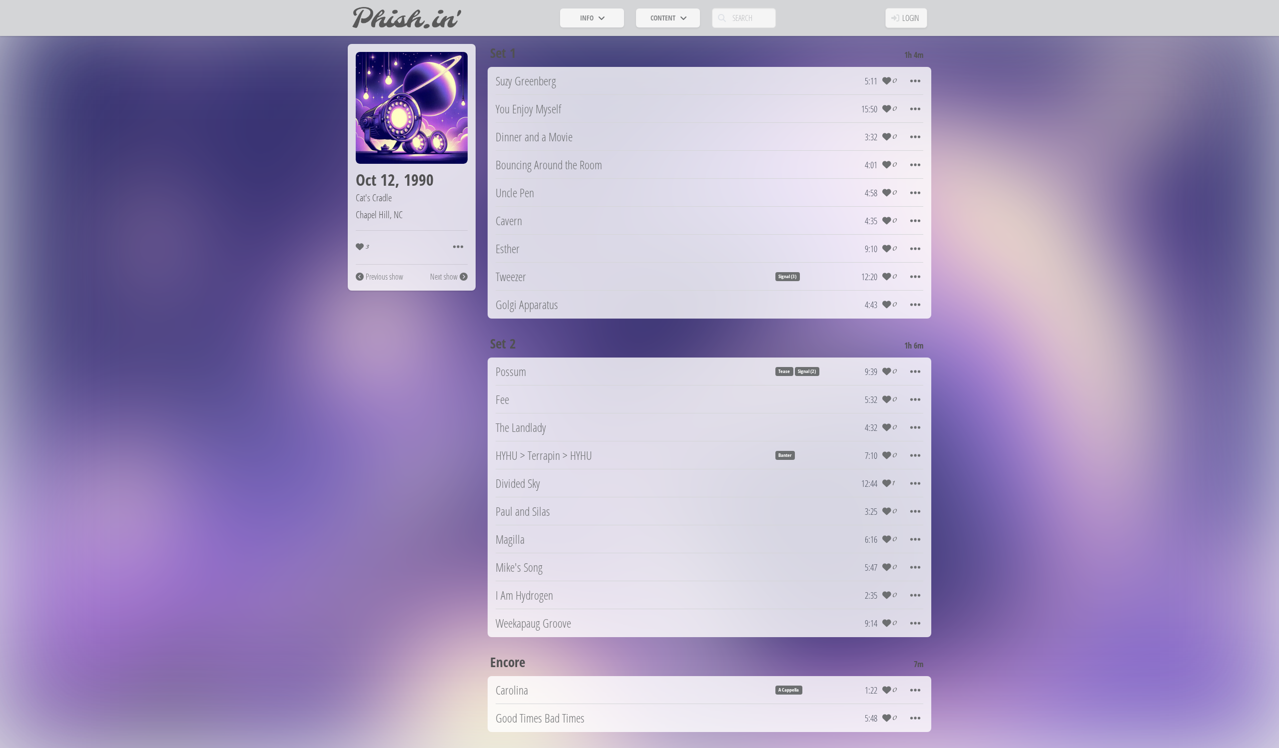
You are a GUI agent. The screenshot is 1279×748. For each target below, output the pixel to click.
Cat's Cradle (374, 197)
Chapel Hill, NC (379, 214)
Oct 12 (375, 179)
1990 (419, 179)
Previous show (384, 276)
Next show (444, 276)
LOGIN (910, 17)
